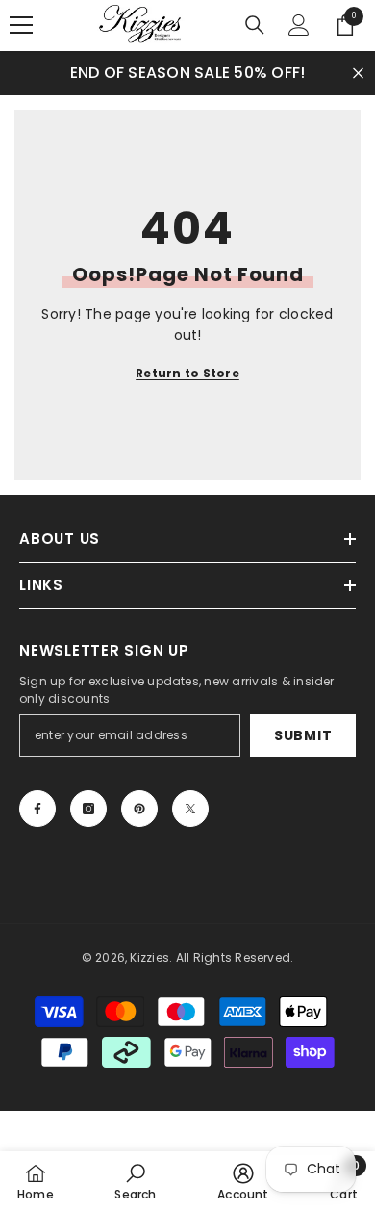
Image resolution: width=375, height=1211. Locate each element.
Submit (303, 735)
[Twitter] (190, 808)
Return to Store (187, 373)
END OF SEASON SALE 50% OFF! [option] (187, 73)
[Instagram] (88, 808)
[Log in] (299, 25)
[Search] (254, 25)
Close (358, 72)
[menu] (21, 25)
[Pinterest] (139, 808)
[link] (135, 1181)
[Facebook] (37, 808)
